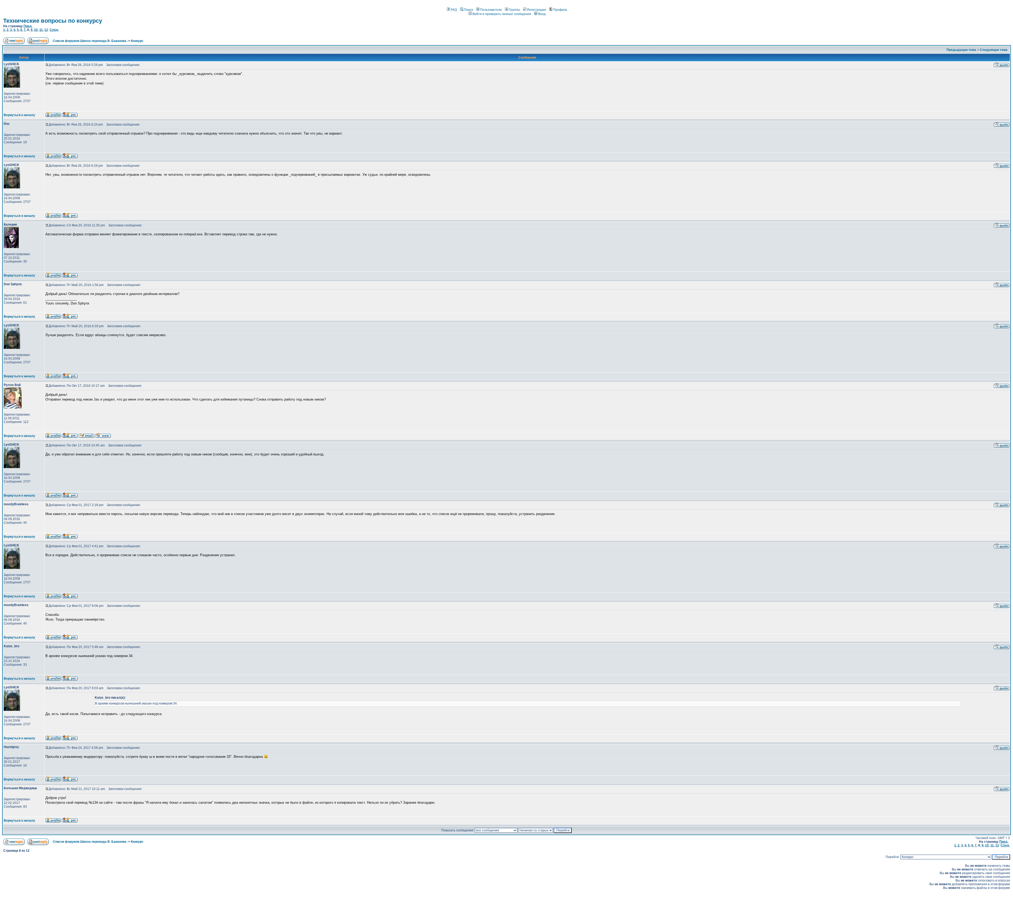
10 (36, 30)
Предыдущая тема (961, 50)
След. (54, 30)
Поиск (468, 10)
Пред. (27, 26)
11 (41, 30)
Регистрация (536, 10)
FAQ (454, 10)
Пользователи (491, 10)
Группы (514, 10)
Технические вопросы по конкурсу (52, 20)
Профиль (560, 10)
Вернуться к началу (19, 115)
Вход (542, 14)
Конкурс (137, 41)
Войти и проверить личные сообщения (501, 14)
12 (46, 30)
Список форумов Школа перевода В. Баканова (89, 41)
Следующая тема (993, 50)
